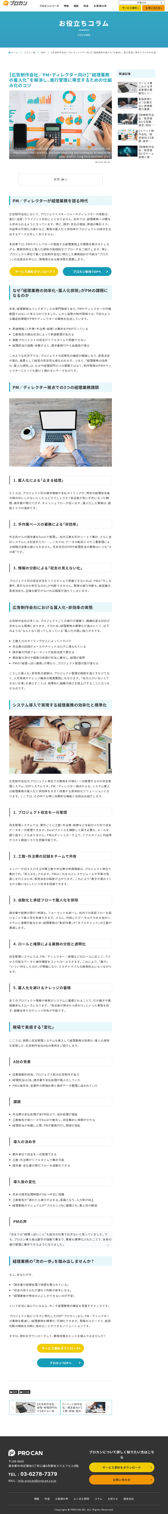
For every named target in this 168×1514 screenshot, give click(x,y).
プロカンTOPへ (61, 1363)
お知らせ (141, 2)
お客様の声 (100, 6)
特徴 (66, 6)
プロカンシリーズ (49, 6)
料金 (86, 6)
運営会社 (128, 1498)
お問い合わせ (153, 8)
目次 (57, 179)
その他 (26, 1392)
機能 (76, 6)
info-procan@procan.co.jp (37, 1481)
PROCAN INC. (78, 1509)
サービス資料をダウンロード (122, 1467)
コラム (98, 1498)
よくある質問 (81, 1498)
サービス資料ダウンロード (33, 271)
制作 (15, 1392)
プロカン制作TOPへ (87, 271)
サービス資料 (129, 8)
